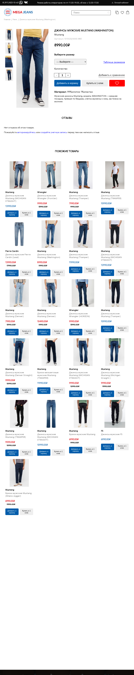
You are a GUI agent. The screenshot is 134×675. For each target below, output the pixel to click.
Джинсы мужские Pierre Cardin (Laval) (18, 256)
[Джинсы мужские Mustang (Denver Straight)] (19, 352)
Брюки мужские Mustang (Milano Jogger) (18, 494)
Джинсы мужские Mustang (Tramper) (79, 197)
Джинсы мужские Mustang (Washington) (48, 256)
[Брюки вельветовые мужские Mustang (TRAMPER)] (51, 352)
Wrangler (42, 192)
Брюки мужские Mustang (82, 434)
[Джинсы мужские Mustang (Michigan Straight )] (115, 352)
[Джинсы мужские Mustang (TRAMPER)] (115, 175)
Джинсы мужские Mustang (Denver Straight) (18, 374)
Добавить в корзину (67, 83)
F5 (102, 431)
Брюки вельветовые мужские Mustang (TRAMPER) (47, 375)
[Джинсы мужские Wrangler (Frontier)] (51, 175)
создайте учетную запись (53, 132)
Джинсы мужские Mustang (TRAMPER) (111, 197)
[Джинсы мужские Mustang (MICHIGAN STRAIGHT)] (19, 175)
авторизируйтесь (26, 132)
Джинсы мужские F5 (111, 434)
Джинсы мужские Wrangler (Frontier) (47, 197)
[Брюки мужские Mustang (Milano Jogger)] (19, 473)
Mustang (59, 35)
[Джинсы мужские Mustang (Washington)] (51, 234)
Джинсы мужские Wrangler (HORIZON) (79, 315)
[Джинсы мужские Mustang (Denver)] (19, 293)
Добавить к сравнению (112, 75)
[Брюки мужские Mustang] (83, 414)
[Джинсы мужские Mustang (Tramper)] (83, 175)
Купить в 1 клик (94, 83)
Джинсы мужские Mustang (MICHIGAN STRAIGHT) (15, 198)
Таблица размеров (114, 62)
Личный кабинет (121, 3)
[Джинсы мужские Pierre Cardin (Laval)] (19, 234)
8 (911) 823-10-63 (11, 3)
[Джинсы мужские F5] (115, 414)
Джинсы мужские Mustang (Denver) (14, 315)
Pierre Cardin (12, 251)
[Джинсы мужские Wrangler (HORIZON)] (83, 293)
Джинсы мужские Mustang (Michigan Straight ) (110, 375)
